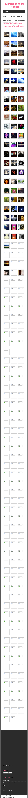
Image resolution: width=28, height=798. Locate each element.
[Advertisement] (14, 747)
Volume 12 (7, 28)
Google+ (12, 4)
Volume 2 (15, 23)
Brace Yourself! (6, 780)
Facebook (6, 4)
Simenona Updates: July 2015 (9, 782)
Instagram (11, 7)
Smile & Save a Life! (7, 790)
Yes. (4, 785)
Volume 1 (10, 23)
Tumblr (22, 4)
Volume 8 (6, 26)
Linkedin (16, 4)
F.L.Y (4, 788)
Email (14, 7)
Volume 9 (11, 26)
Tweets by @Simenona (8, 765)
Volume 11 (21, 26)
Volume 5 (11, 25)
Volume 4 (6, 25)
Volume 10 (16, 26)
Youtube (19, 4)
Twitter (9, 4)
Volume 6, (16, 25)
